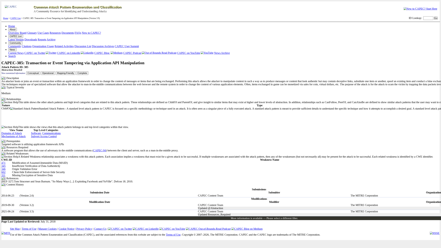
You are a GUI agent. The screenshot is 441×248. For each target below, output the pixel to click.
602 (3, 172)
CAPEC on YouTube (188, 52)
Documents (67, 32)
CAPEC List (15, 18)
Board (23, 32)
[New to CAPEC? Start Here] (420, 8)
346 (3, 169)
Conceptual (33, 73)
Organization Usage (43, 46)
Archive (51, 39)
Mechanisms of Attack (13, 136)
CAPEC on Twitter (34, 52)
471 (3, 162)
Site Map (15, 228)
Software (36, 133)
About (13, 29)
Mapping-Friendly (65, 73)
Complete (82, 73)
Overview (13, 32)
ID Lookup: (415, 18)
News (12, 49)
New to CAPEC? (91, 32)
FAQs (78, 32)
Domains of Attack (11, 133)
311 (3, 175)
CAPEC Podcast (132, 52)
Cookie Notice (66, 228)
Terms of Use (29, 228)
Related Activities (64, 46)
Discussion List (82, 46)
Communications (51, 133)
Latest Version (16, 39)
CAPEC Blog (102, 52)
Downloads (30, 39)
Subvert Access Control (44, 136)
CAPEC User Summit (127, 46)
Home (5, 18)
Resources (55, 32)
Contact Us (100, 228)
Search (12, 56)
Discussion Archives (103, 46)
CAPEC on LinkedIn (68, 52)
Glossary (32, 32)
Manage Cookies (47, 228)
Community (15, 43)
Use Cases (43, 32)
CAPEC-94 (99, 150)
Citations (27, 46)
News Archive (222, 52)
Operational (48, 73)
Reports (42, 39)
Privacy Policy (84, 228)
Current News (16, 52)
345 (3, 165)
